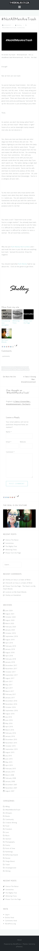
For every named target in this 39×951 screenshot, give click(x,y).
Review (7, 858)
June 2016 (9, 720)
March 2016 (9, 730)
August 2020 (9, 620)
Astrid (31, 944)
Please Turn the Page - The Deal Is (18, 586)
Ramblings (9, 852)
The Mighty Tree (11, 546)
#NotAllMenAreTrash (9, 27)
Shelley (19, 25)
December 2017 (11, 665)
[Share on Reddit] (6, 346)
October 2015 (10, 746)
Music (7, 835)
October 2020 (10, 617)
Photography (10, 842)
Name (9, 432)
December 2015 (11, 739)
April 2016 (9, 727)
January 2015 (10, 772)
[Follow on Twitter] (6, 497)
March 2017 (9, 691)
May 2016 (8, 723)
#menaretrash (7, 370)
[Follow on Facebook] (4, 497)
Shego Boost (10, 861)
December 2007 (11, 785)
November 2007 (11, 788)
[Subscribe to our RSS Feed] (10, 497)
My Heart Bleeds (5, 341)
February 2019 (10, 646)
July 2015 (8, 756)
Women (26, 370)
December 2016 (11, 701)
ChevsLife (9, 583)
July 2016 (8, 717)
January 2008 (10, 781)
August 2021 (9, 614)
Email (8, 442)
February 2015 (10, 768)
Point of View (10, 848)
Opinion (8, 839)
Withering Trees (16, 322)
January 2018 (10, 662)
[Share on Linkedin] (11, 346)
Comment (10, 452)
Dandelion (17, 595)
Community (21, 27)
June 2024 (9, 610)
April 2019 (9, 643)
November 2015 (11, 743)
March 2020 (9, 623)
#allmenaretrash (22, 367)
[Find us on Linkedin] (8, 497)
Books (7, 816)
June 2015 (9, 759)
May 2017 (8, 685)
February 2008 (10, 778)
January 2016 (10, 736)
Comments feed (11, 921)
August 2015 (9, 752)
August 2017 (9, 678)
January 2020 (10, 630)
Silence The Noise (12, 540)
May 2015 (8, 762)
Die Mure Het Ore (9, 377)
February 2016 (10, 733)
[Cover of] (19, 518)
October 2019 (10, 633)
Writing (7, 871)
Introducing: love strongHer (6, 323)
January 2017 (10, 698)
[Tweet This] (4, 346)
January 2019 (10, 649)
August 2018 (9, 652)
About (19, 940)
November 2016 (11, 704)
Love (7, 832)
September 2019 (11, 636)
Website (23, 442)
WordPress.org (10, 924)
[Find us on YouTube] (12, 497)
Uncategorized (10, 868)
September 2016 (11, 710)
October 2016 (10, 707)
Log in (7, 914)
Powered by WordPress (12, 944)
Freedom (8, 829)
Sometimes (10, 543)
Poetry (7, 845)
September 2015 (11, 749)
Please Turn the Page (28, 322)
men (14, 370)
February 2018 (10, 659)
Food (7, 826)
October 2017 (10, 672)
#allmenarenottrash (9, 367)
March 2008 (9, 775)
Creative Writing (11, 823)
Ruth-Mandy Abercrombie (20, 247)
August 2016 (9, 714)
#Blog (7, 806)
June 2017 (9, 681)
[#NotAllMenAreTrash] (19, 41)
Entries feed (9, 917)
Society (19, 370)
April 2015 (9, 765)
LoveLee (9, 592)
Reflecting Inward (11, 855)
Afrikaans (8, 813)
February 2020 (10, 627)
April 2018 (9, 656)
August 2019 (9, 640)
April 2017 (9, 688)
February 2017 (10, 694)
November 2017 (11, 669)
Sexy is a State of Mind (22, 580)
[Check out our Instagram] (14, 497)
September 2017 (11, 675)
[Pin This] (9, 346)
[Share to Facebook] (2, 346)
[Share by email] (13, 346)
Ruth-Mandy (22, 264)
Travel (7, 865)
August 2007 (9, 791)
